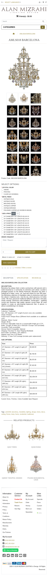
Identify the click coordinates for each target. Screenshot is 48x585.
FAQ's (4, 529)
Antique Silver (9, 201)
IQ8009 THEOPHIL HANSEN (12, 478)
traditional (30, 414)
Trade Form (18, 502)
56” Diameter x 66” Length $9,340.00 (16, 225)
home (38, 412)
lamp (12, 414)
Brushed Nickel (10, 203)
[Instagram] (24, 556)
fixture (8, 414)
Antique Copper (10, 206)
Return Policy (7, 519)
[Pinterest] (16, 556)
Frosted (7, 192)
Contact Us (18, 499)
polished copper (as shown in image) (17, 210)
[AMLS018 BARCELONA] (24, 90)
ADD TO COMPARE (24, 257)
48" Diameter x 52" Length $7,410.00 (16, 223)
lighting (28, 412)
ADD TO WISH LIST (9, 257)
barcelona (15, 412)
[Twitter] (8, 556)
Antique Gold (9, 199)
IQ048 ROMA (36, 447)
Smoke (6, 189)
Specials (40, 499)
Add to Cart (30, 252)
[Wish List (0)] (43, 2)
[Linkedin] (12, 556)
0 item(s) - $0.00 (25, 16)
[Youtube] (20, 556)
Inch (13, 213)
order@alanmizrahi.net (12, 547)
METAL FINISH (6, 197)
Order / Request (7, 237)
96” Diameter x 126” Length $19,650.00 (17, 234)
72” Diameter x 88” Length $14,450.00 (17, 230)
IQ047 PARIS (12, 447)
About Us (6, 497)
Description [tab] (8, 278)
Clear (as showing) (11, 194)
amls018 (8, 412)
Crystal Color (8, 187)
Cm (18, 213)
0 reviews (18, 268)
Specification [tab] (22, 278)
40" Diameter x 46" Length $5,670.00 (16, 221)
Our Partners (7, 532)
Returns (17, 506)
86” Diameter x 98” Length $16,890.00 (17, 232)
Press (39, 502)
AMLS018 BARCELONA (27, 34)
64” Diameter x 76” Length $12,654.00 (17, 227)
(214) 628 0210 (9, 540)
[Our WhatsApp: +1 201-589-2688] (10, 550)
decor (43, 412)
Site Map (17, 509)
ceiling (3, 414)
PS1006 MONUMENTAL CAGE (36, 479)
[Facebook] (4, 556)
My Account (29, 499)
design (34, 412)
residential (23, 414)
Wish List (29, 509)
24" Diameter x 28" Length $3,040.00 (16, 216)
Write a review (26, 268)
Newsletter (29, 512)
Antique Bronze (10, 208)
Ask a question (9, 263)
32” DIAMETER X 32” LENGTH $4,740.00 (16, 218)
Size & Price (6, 213)
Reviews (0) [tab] (36, 278)
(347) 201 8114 (9, 543)
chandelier (22, 412)
